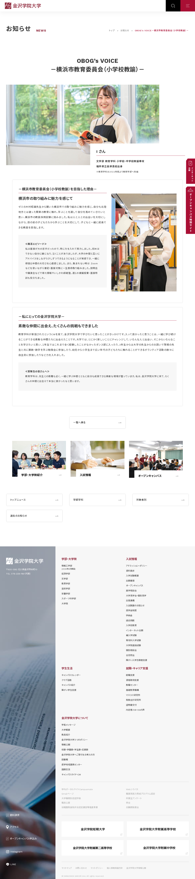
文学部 (65, 579)
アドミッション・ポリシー (136, 566)
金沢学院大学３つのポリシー (75, 740)
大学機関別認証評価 (71, 798)
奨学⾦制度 (131, 610)
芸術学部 (66, 588)
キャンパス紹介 (68, 685)
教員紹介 (66, 735)
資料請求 (130, 571)
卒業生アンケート (134, 798)
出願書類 (130, 580)
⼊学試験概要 (132, 575)
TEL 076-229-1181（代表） (18, 573)
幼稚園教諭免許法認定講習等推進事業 (80, 807)
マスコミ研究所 (133, 695)
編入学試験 (131, 635)
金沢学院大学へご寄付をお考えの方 (78, 754)
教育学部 (66, 583)
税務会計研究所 (133, 700)
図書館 (65, 759)
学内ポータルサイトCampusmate (77, 789)
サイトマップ (67, 868)
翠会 (128, 803)
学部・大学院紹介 (32, 475)
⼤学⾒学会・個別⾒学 (136, 595)
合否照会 (130, 655)
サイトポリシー (97, 868)
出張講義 (130, 600)
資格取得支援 (132, 680)
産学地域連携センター (72, 764)
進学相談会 (131, 590)
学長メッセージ (69, 725)
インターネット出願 (134, 630)
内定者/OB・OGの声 (135, 710)
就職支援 (130, 675)
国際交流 (66, 769)
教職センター (132, 685)
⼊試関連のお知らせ (135, 605)
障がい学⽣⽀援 (69, 690)
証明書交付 (131, 705)
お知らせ (125, 30)
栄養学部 (66, 593)
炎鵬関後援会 (132, 807)
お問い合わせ (81, 868)
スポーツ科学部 (69, 598)
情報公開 (66, 744)
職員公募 (66, 803)
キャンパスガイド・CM (71, 774)
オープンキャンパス (150, 475)
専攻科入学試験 (133, 640)
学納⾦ (129, 615)
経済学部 (66, 573)
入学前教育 (131, 625)
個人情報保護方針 (115, 868)
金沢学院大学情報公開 (136, 868)
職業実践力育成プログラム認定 (140, 794)
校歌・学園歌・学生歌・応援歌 (75, 749)
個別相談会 (131, 650)
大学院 (65, 603)
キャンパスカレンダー (71, 675)
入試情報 (85, 475)
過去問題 (130, 620)
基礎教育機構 (132, 690)
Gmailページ (68, 794)
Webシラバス (132, 789)
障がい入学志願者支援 (136, 660)
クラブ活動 (66, 680)
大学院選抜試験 (133, 645)
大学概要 (66, 730)
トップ (112, 30)
